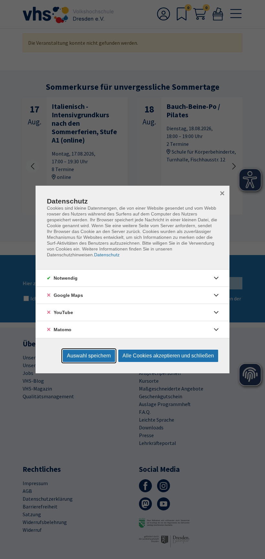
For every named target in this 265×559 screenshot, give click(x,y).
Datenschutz (107, 254)
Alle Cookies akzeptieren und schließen (168, 355)
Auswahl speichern (89, 355)
